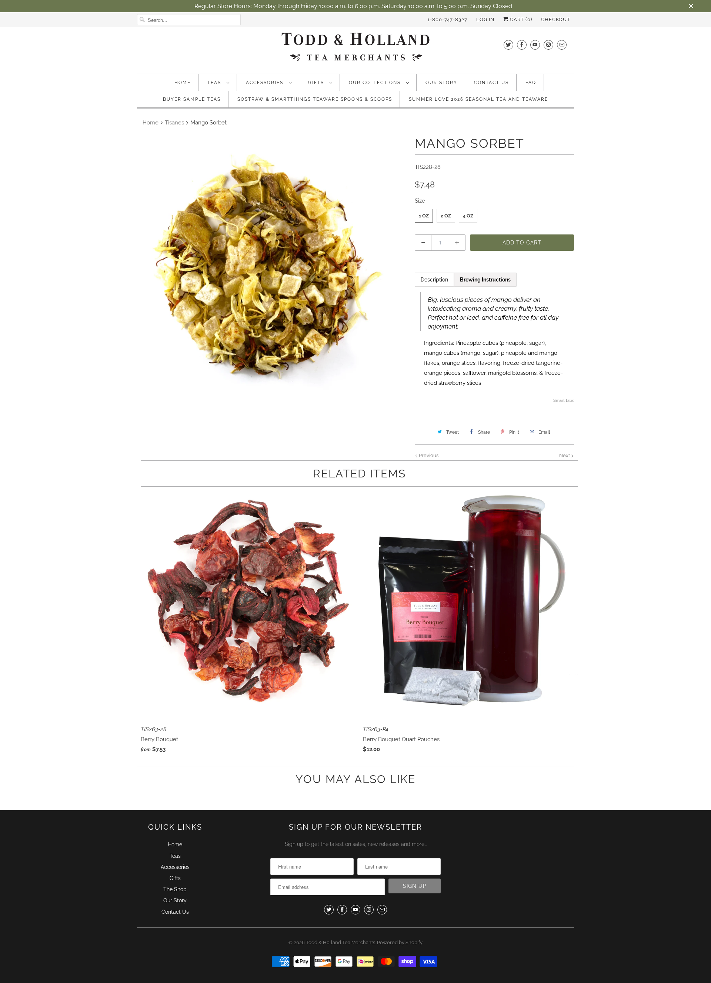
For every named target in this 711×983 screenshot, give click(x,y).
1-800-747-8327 (447, 19)
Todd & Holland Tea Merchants (340, 942)
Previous (428, 455)
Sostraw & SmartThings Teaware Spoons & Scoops (314, 99)
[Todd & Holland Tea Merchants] (355, 49)
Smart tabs (563, 400)
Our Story (441, 82)
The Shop (175, 889)
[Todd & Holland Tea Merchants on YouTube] (535, 44)
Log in (485, 19)
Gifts (317, 82)
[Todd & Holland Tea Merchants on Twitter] (508, 44)
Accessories (265, 82)
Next (565, 455)
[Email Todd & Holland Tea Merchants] (562, 44)
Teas (215, 82)
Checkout (555, 19)
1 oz (424, 216)
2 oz (446, 216)
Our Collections (376, 82)
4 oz (468, 216)
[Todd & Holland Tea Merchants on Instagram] (548, 44)
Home (182, 82)
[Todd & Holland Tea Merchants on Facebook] (522, 44)
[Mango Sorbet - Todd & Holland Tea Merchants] (272, 270)
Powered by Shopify (400, 942)
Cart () (520, 19)
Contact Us (491, 82)
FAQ (530, 82)
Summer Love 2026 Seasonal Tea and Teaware (478, 99)
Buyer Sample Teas (192, 99)
